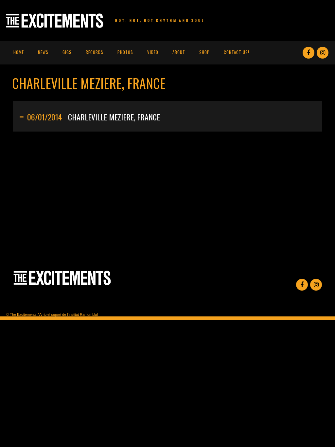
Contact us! (236, 52)
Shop (204, 52)
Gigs (67, 52)
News (43, 52)
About (178, 52)
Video (152, 52)
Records (94, 52)
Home (18, 52)
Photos (125, 52)
